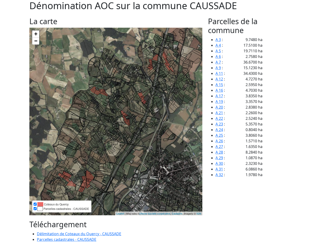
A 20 (219, 107)
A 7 (218, 62)
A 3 (218, 39)
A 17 (219, 95)
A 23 (219, 124)
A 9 (218, 67)
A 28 (219, 152)
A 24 (219, 129)
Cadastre (177, 213)
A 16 (219, 90)
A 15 (219, 84)
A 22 (219, 118)
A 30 (219, 163)
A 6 (218, 56)
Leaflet (120, 213)
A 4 (218, 45)
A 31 (219, 169)
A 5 (218, 50)
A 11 (219, 73)
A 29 (219, 157)
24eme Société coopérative (154, 213)
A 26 (219, 141)
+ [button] (35, 34)
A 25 (219, 135)
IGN (198, 213)
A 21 (219, 112)
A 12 (219, 79)
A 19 (219, 101)
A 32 (219, 174)
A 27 (219, 146)
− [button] (35, 41)
